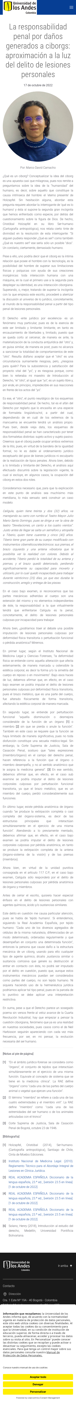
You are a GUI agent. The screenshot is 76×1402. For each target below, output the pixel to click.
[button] (71, 7)
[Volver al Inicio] (20, 7)
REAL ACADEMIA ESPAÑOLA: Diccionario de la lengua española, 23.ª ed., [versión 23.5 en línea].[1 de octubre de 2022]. (41, 1198)
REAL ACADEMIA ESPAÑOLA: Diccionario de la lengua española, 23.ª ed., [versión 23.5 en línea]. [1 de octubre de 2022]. (41, 1182)
